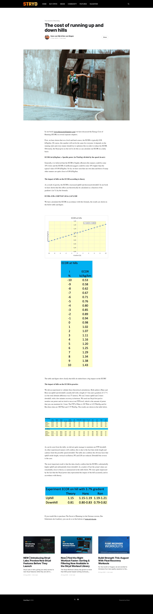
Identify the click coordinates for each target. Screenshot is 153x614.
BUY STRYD (53, 4)
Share (105, 37)
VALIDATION (94, 4)
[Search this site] (128, 3)
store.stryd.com (90, 519)
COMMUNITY (72, 4)
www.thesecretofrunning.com (64, 131)
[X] (75, 599)
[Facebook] (78, 599)
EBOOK (62, 4)
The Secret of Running (52, 21)
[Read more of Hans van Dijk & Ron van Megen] (47, 37)
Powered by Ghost (124, 600)
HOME (44, 4)
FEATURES (83, 4)
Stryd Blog (26, 600)
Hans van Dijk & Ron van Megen (62, 36)
